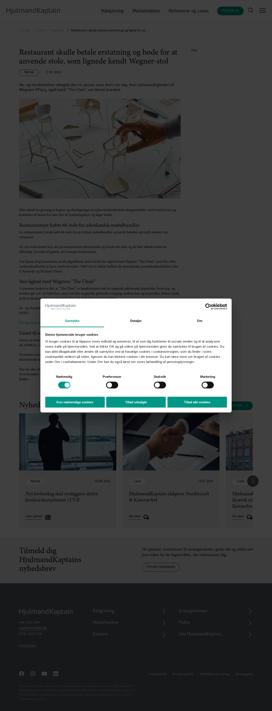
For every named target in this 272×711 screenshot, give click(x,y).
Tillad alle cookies (197, 402)
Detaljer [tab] (136, 321)
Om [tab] (199, 321)
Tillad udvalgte (136, 402)
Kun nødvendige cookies (75, 402)
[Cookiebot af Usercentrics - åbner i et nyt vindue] (208, 306)
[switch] (108, 384)
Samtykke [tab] (72, 321)
